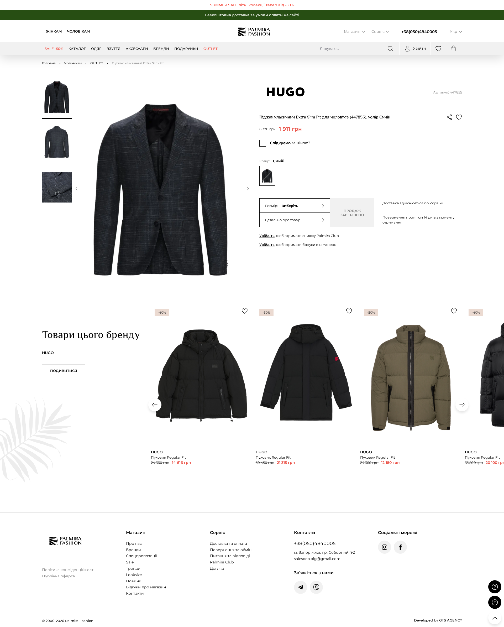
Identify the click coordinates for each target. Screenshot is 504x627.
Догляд (217, 568)
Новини (133, 581)
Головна (49, 63)
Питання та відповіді (230, 555)
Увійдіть (267, 236)
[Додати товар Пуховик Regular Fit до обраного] (245, 311)
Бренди (133, 549)
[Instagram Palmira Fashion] (384, 547)
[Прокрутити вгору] (494, 617)
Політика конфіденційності (68, 569)
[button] (76, 189)
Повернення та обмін (230, 549)
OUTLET (96, 63)
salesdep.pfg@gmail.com (317, 558)
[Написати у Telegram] (300, 587)
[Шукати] (390, 48)
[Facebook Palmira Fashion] (400, 547)
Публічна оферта (58, 576)
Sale (130, 562)
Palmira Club (222, 562)
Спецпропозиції (141, 555)
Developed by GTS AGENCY (438, 620)
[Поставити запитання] (494, 586)
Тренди (133, 568)
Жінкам (54, 31)
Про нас (134, 543)
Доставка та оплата (228, 543)
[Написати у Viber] (316, 587)
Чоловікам (78, 31)
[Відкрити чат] (494, 602)
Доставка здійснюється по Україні (412, 203)
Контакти (135, 593)
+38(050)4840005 (419, 31)
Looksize (134, 574)
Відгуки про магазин (146, 587)
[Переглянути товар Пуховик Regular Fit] (200, 401)
